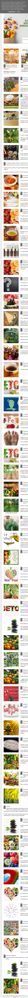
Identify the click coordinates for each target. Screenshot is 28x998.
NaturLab (25, 465)
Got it (18, 11)
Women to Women (11, 955)
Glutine (8, 806)
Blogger (20, 995)
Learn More (11, 11)
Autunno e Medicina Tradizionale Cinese (11, 66)
